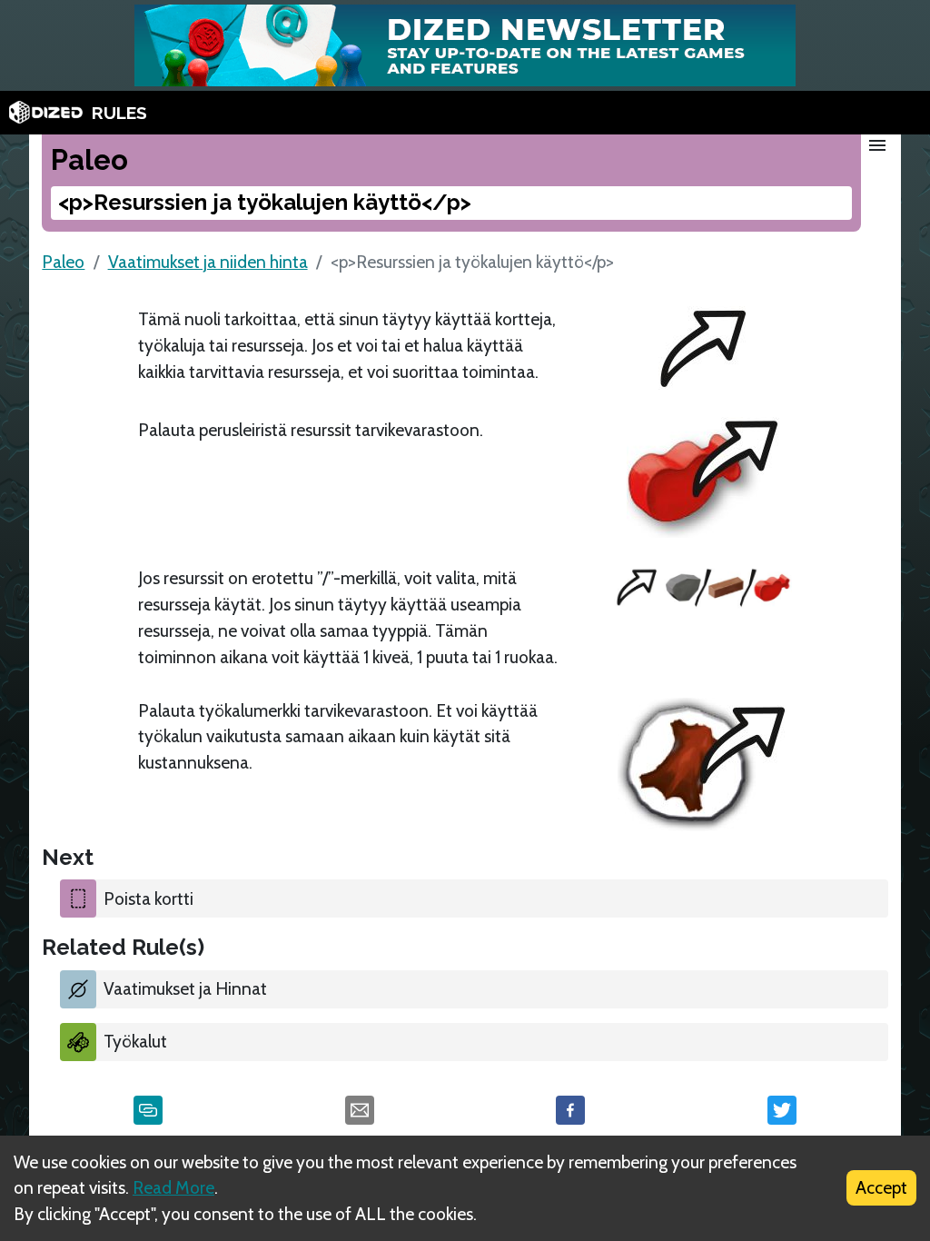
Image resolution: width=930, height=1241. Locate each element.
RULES (119, 113)
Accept (881, 1187)
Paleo (63, 262)
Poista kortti (148, 898)
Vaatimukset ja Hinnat (185, 988)
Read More (173, 1187)
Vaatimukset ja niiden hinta (208, 262)
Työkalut (135, 1041)
